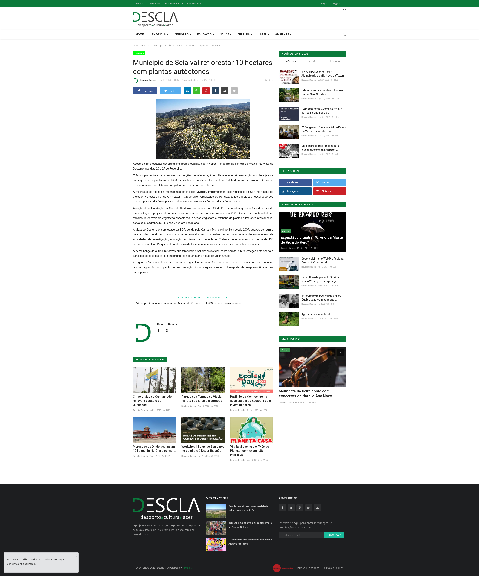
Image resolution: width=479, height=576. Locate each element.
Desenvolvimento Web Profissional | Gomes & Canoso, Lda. (323, 260)
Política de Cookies (333, 567)
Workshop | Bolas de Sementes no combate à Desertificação (202, 448)
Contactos (140, 3)
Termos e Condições (308, 567)
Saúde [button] (225, 34)
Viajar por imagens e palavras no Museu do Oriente (168, 303)
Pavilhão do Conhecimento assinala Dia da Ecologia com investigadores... (250, 401)
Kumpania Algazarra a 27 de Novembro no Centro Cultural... (250, 525)
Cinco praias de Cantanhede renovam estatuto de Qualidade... (152, 401)
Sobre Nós (155, 3)
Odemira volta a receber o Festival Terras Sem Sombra (322, 92)
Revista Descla (148, 80)
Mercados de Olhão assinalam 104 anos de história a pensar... (154, 448)
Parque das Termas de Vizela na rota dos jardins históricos (201, 399)
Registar (337, 3)
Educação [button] (204, 34)
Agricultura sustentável (315, 314)
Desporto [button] (181, 34)
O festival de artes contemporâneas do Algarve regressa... (250, 541)
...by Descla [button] (158, 34)
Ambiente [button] (282, 34)
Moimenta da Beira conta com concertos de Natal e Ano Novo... (307, 393)
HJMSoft (187, 567)
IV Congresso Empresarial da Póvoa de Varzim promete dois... (323, 129)
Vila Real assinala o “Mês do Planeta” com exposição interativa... (249, 451)
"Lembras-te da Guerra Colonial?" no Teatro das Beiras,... (322, 110)
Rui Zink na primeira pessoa (223, 303)
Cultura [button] (244, 34)
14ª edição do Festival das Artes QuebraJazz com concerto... (321, 297)
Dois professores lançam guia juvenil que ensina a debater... (320, 147)
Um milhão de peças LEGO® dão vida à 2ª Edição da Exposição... (321, 279)
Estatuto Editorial (174, 3)
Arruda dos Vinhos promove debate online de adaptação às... (248, 508)
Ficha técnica (194, 3)
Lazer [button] (262, 34)
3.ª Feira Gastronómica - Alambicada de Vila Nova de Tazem (323, 73)
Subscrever (334, 535)
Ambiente (146, 45)
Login (324, 3)
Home (140, 34)
